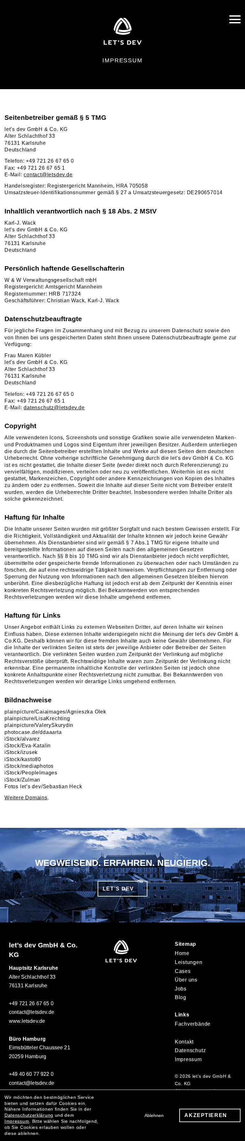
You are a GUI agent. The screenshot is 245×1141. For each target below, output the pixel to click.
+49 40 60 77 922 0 (31, 1074)
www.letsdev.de (27, 1021)
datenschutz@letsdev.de (54, 407)
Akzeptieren (205, 1115)
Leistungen (189, 962)
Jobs (181, 988)
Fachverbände (193, 1024)
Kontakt (184, 1042)
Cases (183, 971)
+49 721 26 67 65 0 (31, 1003)
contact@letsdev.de (48, 174)
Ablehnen (154, 1115)
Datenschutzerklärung (28, 1115)
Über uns (186, 980)
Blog (180, 997)
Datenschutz (190, 1050)
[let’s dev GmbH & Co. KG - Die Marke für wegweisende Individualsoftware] (121, 960)
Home (182, 953)
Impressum (188, 1059)
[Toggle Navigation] (235, 19)
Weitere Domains (26, 797)
